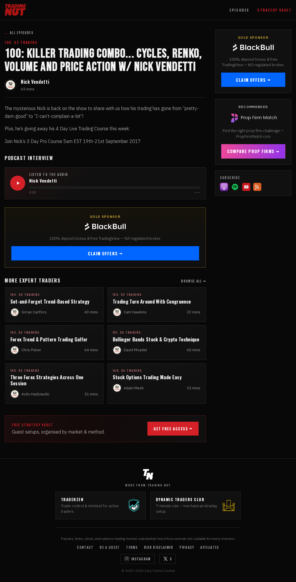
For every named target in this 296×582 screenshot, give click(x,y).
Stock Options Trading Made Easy (147, 377)
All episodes (19, 32)
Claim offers (103, 253)
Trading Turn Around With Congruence (152, 301)
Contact (85, 547)
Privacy (187, 547)
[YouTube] (246, 187)
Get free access (170, 429)
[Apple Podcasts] (224, 187)
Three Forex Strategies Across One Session (47, 380)
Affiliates (209, 547)
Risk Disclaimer (158, 547)
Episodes (239, 10)
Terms (132, 547)
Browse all (191, 281)
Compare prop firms (250, 151)
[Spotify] (235, 187)
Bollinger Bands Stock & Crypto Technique (156, 339)
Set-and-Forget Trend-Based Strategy (50, 301)
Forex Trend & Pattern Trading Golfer (49, 339)
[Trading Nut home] (15, 10)
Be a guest (110, 547)
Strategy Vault (274, 10)
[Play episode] (17, 183)
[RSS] (257, 187)
